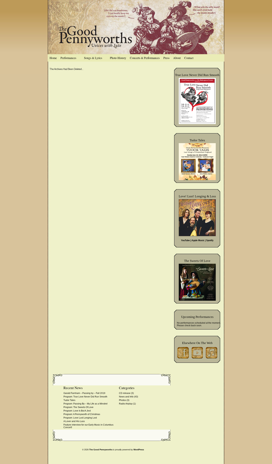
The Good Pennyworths (101, 449)
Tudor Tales (69, 400)
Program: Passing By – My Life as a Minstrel (85, 403)
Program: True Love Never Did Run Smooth (85, 396)
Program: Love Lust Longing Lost (80, 417)
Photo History (118, 58)
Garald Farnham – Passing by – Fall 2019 (84, 393)
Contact (188, 58)
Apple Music (198, 240)
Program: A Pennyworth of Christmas (81, 414)
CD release (124, 393)
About (177, 58)
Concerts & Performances (145, 58)
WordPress (138, 449)
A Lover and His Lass (74, 421)
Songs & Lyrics (93, 58)
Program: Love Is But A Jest (77, 410)
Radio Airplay (125, 403)
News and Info (126, 396)
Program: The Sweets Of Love (78, 407)
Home (53, 58)
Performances (68, 58)
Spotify (210, 240)
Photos (122, 400)
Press (166, 58)
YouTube (185, 240)
